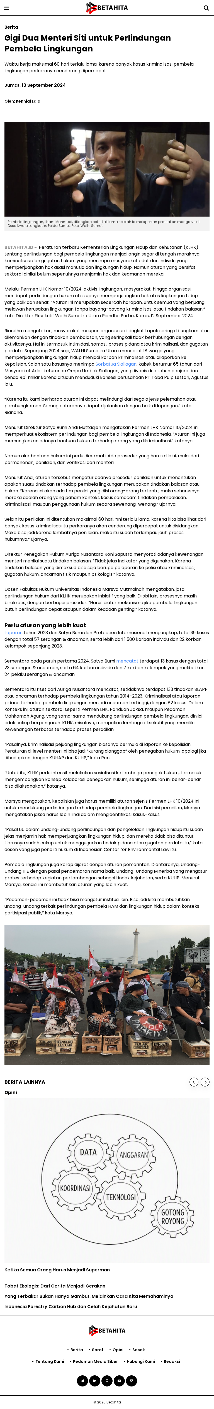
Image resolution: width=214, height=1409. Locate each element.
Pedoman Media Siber (95, 1361)
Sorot (98, 1349)
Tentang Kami (49, 1361)
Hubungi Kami (141, 1361)
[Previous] (193, 1082)
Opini (118, 1349)
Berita (76, 1349)
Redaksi (172, 1361)
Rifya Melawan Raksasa (31, 1227)
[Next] (205, 1082)
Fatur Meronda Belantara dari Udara (46, 1237)
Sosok (138, 1349)
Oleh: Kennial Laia (22, 101)
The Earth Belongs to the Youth (39, 1217)
